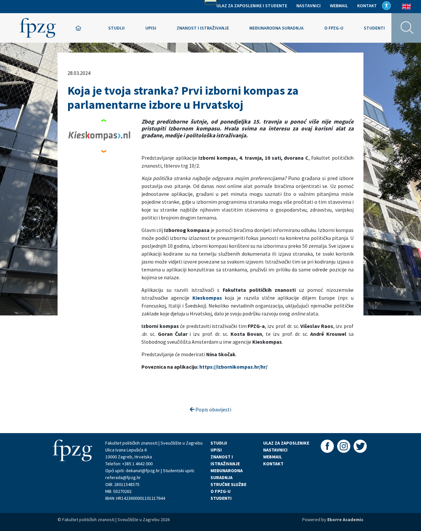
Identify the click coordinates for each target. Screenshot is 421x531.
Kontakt (367, 6)
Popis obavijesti (212, 409)
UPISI (216, 450)
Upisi (150, 28)
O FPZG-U (220, 491)
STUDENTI (221, 498)
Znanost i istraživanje (203, 28)
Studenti (374, 28)
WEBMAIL (272, 457)
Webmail (339, 6)
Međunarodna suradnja (276, 28)
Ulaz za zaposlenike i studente (251, 6)
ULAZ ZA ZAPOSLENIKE (286, 443)
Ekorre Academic (345, 519)
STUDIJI (218, 443)
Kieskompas (207, 297)
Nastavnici (308, 6)
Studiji (116, 28)
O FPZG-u (333, 28)
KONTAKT (273, 464)
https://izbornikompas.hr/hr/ (233, 366)
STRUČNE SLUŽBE (228, 484)
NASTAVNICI (275, 450)
